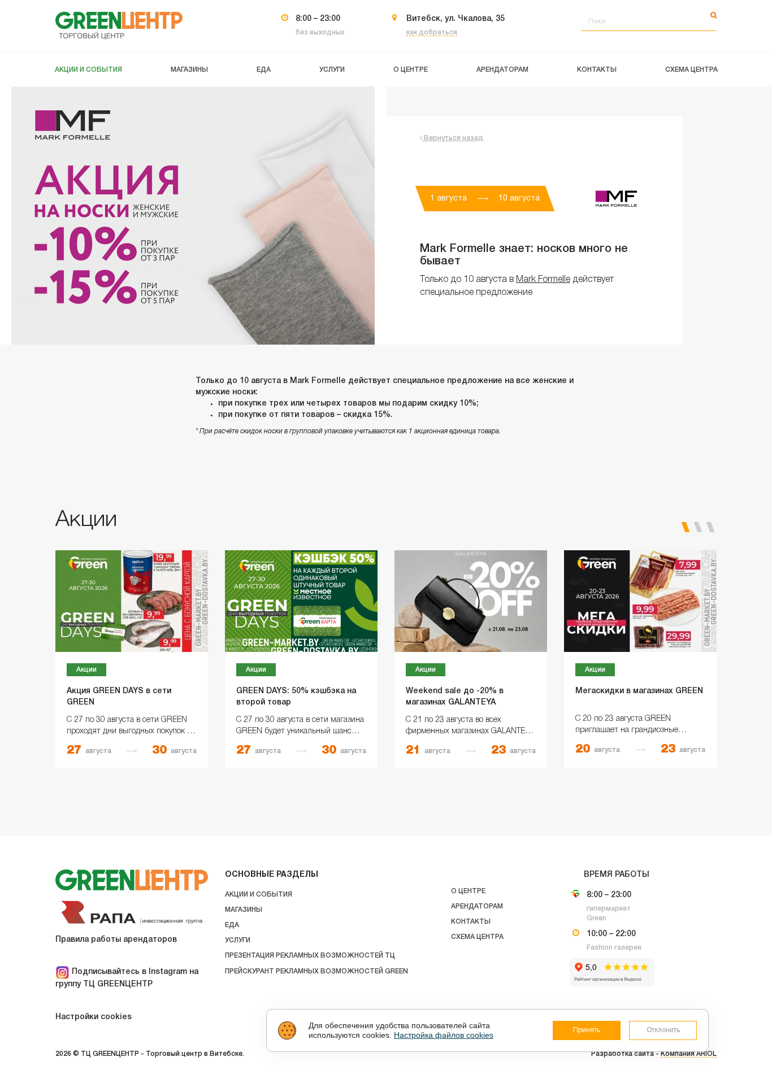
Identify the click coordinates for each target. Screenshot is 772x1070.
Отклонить (663, 1030)
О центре (468, 891)
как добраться (431, 32)
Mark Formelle (543, 280)
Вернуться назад (452, 138)
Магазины (243, 910)
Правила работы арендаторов (116, 939)
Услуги (237, 940)
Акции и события (258, 894)
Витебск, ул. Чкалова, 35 (455, 19)
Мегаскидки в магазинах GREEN (639, 691)
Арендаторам (477, 906)
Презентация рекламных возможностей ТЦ (310, 955)
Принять (586, 1030)
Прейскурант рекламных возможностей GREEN (316, 971)
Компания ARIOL (689, 1054)
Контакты (471, 922)
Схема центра (477, 937)
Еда (232, 925)
